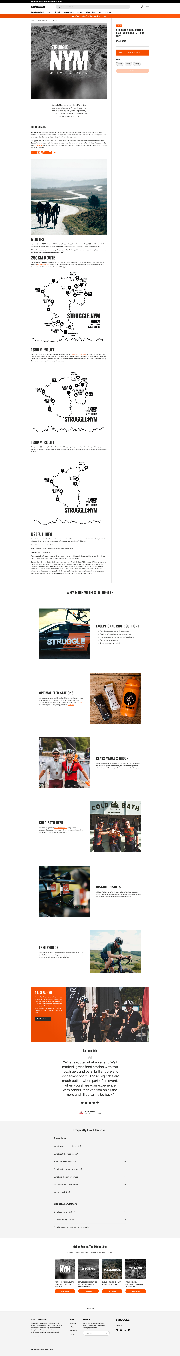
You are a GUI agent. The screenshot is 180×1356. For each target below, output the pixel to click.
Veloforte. (71, 705)
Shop (88, 12)
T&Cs (72, 1334)
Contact (108, 12)
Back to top (90, 1308)
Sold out (132, 71)
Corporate (68, 12)
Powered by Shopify (49, 1349)
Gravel (57, 12)
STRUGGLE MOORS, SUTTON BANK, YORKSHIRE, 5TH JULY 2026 (47, 20)
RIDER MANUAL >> (43, 152)
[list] (69, 61)
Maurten (79, 702)
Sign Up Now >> (102, 16)
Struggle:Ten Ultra (43, 264)
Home (32, 20)
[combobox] (93, 7)
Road (48, 12)
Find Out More (41, 1019)
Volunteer (73, 1331)
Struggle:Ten (38, 145)
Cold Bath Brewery (60, 828)
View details (65, 1291)
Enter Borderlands (37, 12)
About (101, 12)
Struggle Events (39, 1349)
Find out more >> (37, 1336)
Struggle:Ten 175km (79, 354)
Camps (79, 12)
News (94, 12)
